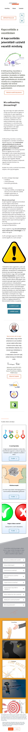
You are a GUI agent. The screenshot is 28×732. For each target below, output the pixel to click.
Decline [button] (17, 729)
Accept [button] (10, 729)
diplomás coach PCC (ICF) (14, 367)
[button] (14, 560)
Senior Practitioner (11, 371)
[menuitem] (7, 8)
